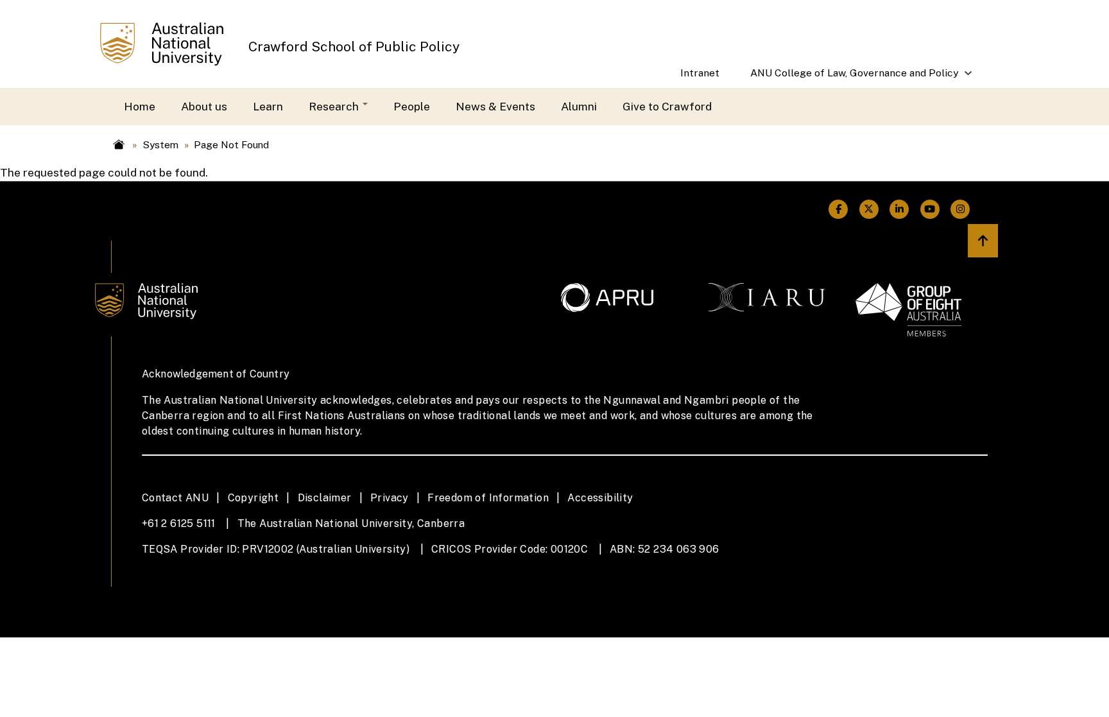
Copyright (253, 498)
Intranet (699, 73)
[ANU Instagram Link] (961, 209)
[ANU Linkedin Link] (900, 209)
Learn (268, 106)
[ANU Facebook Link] (839, 209)
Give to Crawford (667, 106)
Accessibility (600, 498)
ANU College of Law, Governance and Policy (846, 77)
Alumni (579, 106)
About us (204, 106)
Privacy (389, 498)
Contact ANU (175, 498)
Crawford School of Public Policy (354, 47)
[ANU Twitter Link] (869, 209)
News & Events (495, 106)
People (411, 106)
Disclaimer (325, 498)
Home (139, 106)
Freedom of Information (488, 498)
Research (335, 106)
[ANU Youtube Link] (930, 209)
